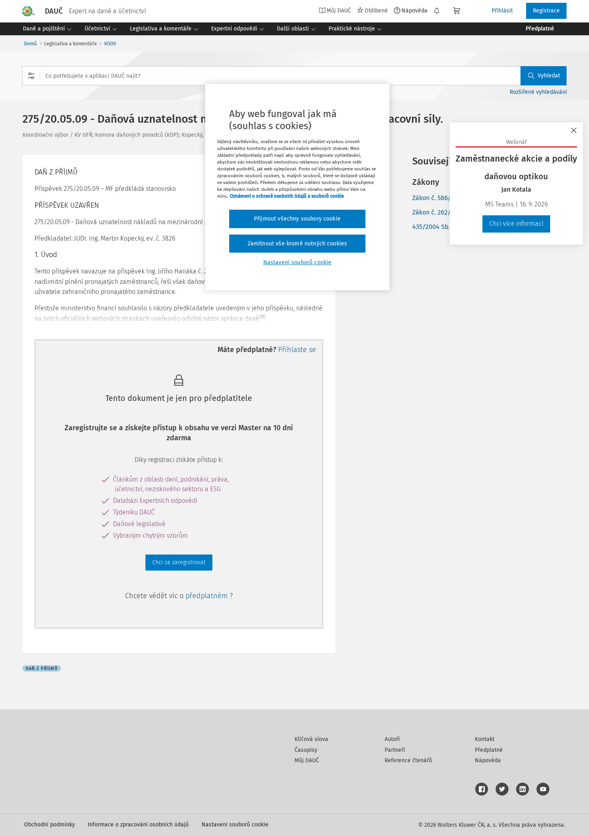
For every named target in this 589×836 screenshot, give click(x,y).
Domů (30, 44)
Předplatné (489, 750)
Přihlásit (502, 10)
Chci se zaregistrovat (179, 562)
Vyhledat (549, 75)
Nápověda (414, 10)
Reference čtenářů (408, 760)
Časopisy (305, 750)
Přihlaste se (297, 349)
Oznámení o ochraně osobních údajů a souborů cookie (287, 196)
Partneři (395, 750)
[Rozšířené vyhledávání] (31, 76)
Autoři (392, 739)
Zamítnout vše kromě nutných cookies (297, 243)
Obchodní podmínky (49, 824)
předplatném (208, 595)
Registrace (546, 10)
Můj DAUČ (306, 760)
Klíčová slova (311, 739)
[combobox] (294, 75)
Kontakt (484, 739)
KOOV (110, 44)
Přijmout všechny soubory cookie (297, 218)
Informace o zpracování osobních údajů (138, 824)
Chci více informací (516, 223)
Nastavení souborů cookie (235, 824)
